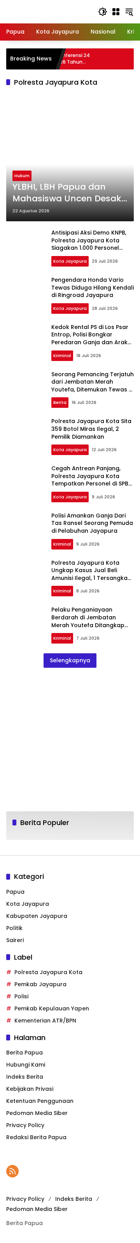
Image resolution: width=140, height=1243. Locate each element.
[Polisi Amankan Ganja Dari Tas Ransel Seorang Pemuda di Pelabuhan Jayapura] (25, 531)
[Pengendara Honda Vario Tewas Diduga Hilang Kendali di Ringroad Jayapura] (25, 295)
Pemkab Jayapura (40, 984)
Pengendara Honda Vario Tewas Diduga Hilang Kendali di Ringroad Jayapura (92, 287)
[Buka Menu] (116, 11)
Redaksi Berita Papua (36, 1137)
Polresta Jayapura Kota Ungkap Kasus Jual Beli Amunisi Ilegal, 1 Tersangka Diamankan (89, 574)
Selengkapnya (70, 660)
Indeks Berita (24, 1077)
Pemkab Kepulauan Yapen (51, 1008)
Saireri (15, 940)
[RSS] (12, 1171)
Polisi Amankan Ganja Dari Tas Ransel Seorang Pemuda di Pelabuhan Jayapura (92, 523)
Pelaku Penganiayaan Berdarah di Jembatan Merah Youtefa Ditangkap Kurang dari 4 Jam (87, 621)
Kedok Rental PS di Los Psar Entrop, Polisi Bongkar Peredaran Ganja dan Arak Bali (89, 338)
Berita (59, 402)
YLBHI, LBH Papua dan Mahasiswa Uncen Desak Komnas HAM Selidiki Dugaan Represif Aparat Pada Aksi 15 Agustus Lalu (68, 193)
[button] (102, 11)
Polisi (21, 996)
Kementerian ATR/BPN (45, 1020)
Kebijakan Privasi (29, 1089)
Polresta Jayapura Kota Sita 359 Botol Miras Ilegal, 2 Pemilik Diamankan (91, 428)
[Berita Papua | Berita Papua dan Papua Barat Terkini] (48, 11)
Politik (14, 928)
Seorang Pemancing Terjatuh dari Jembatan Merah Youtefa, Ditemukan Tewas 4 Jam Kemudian (92, 385)
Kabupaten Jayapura (36, 916)
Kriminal (62, 355)
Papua (15, 892)
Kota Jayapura (70, 261)
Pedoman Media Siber (37, 1113)
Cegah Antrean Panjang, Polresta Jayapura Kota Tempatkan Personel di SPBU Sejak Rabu (91, 479)
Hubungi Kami (25, 1065)
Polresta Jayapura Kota (48, 972)
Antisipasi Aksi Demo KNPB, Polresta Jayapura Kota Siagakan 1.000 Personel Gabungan (88, 244)
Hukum (22, 175)
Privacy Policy (25, 1125)
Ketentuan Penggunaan (40, 1101)
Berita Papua (24, 1052)
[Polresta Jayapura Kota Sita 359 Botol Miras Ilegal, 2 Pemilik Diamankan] (25, 437)
